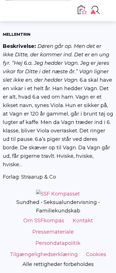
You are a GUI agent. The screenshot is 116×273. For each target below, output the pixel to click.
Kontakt (83, 220)
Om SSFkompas (43, 220)
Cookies (96, 254)
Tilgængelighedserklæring (44, 254)
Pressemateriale (53, 232)
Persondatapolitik (58, 243)
